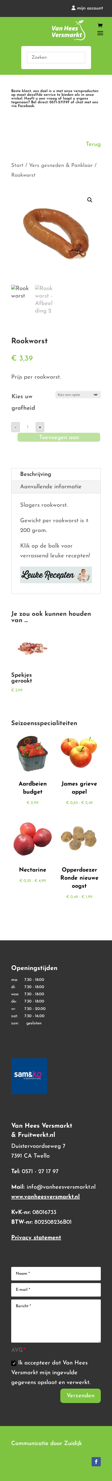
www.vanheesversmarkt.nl (45, 1197)
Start (17, 165)
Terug (93, 144)
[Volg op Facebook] (96, 1461)
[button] (90, 200)
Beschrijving (35, 474)
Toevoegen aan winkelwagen (59, 438)
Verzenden (80, 1396)
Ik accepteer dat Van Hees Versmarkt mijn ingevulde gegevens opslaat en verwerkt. (50, 1372)
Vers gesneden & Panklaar (61, 165)
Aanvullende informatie (51, 487)
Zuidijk (73, 1443)
